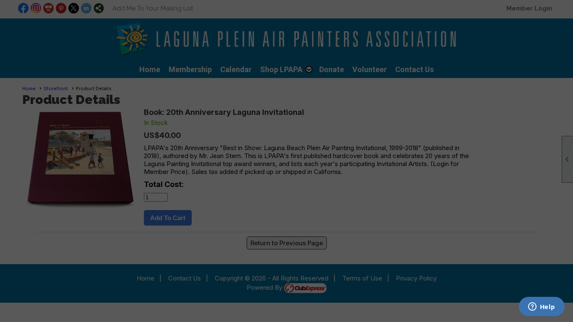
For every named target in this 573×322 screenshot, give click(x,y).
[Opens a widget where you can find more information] (541, 307)
